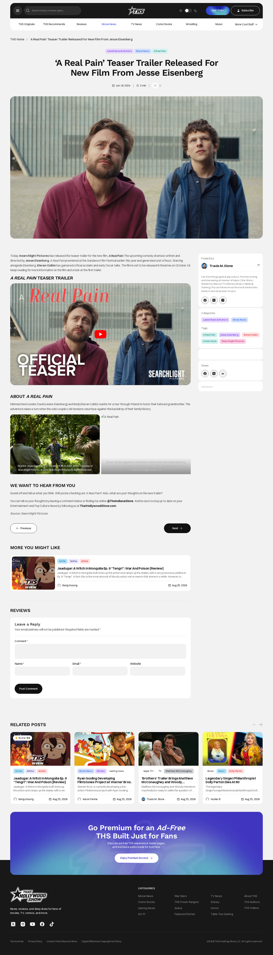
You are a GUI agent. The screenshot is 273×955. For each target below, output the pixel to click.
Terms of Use (17, 941)
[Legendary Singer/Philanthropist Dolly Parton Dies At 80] (233, 749)
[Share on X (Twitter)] (214, 373)
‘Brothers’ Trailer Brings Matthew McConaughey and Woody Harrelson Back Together (167, 780)
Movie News (109, 24)
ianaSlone (126, 501)
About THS (250, 896)
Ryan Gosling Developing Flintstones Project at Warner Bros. (104, 780)
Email (76, 663)
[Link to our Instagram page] (23, 924)
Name (19, 663)
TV (160, 771)
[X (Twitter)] (214, 300)
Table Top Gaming (222, 914)
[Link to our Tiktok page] (52, 924)
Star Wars (181, 896)
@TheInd (113, 501)
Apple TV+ (148, 771)
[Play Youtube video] (100, 334)
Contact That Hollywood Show (62, 941)
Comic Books (164, 24)
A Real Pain (160, 51)
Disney (215, 902)
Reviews (82, 24)
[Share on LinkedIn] (223, 373)
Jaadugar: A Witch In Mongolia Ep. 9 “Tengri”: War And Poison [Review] (110, 568)
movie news (209, 341)
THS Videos (251, 908)
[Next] (260, 725)
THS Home (17, 39)
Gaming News (146, 908)
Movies (101, 771)
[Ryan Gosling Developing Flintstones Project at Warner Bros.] (104, 749)
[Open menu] (17, 10)
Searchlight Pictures (233, 341)
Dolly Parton (235, 771)
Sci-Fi (141, 914)
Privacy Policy (35, 941)
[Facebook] (205, 300)
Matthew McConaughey (179, 771)
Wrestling (191, 24)
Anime (62, 561)
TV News (136, 24)
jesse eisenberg (230, 334)
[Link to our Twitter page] (13, 924)
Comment (21, 641)
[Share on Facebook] (205, 373)
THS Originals (27, 24)
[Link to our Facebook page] (42, 924)
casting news (116, 771)
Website (135, 663)
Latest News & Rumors (119, 51)
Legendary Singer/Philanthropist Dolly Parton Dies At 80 (231, 780)
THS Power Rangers (187, 902)
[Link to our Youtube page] (32, 924)
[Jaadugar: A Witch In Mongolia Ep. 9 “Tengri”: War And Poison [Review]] (33, 573)
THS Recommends (54, 24)
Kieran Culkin (251, 334)
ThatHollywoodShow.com (98, 506)
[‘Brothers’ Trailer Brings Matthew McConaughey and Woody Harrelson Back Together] (169, 749)
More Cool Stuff (244, 24)
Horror (215, 908)
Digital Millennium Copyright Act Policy (101, 941)
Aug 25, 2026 (179, 585)
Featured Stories (185, 914)
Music (219, 24)
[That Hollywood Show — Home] (136, 10)
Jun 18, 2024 (123, 85)
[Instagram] (223, 300)
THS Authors (252, 902)
